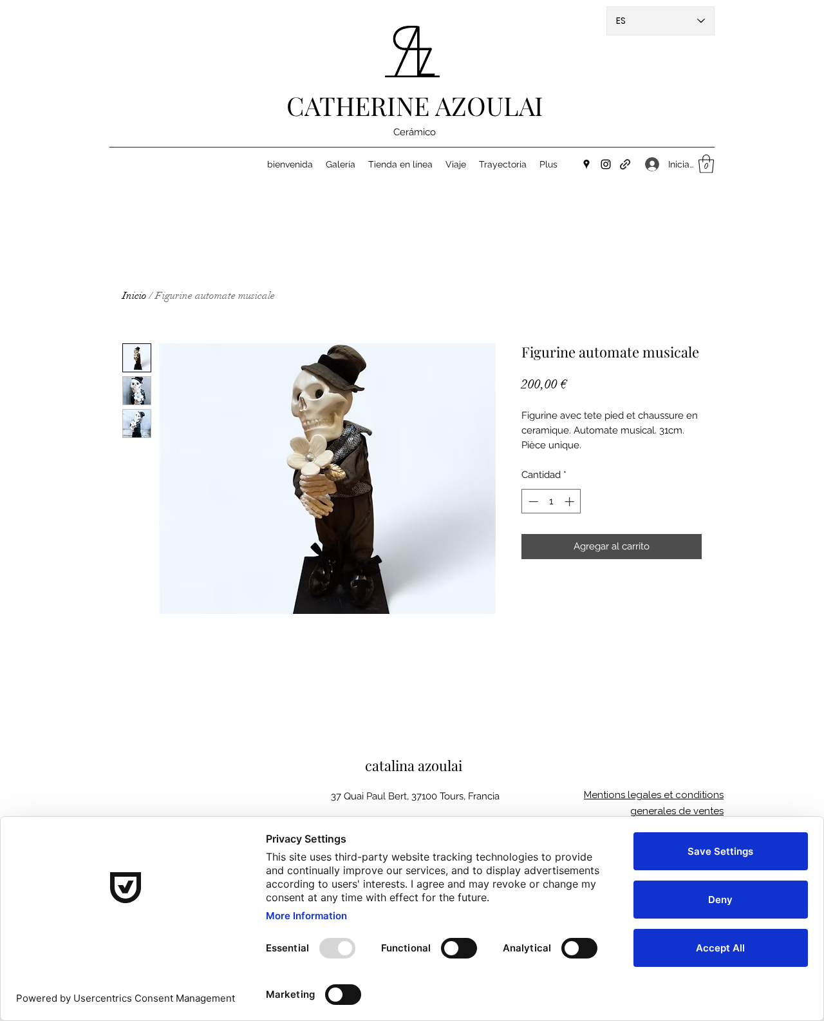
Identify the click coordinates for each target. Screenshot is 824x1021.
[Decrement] (532, 501)
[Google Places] (586, 164)
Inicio (134, 295)
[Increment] (570, 501)
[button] (706, 164)
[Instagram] (605, 164)
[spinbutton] (551, 501)
